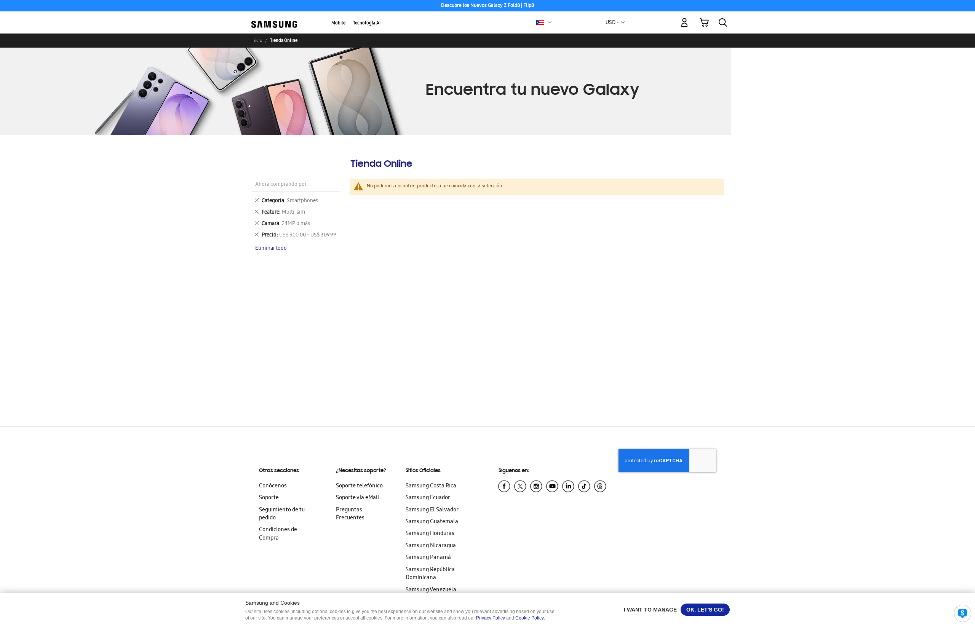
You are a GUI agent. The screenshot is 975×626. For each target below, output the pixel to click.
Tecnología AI (366, 23)
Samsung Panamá (428, 557)
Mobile (338, 23)
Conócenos (273, 486)
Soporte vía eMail (357, 498)
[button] (549, 22)
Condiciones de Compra (278, 534)
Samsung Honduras (430, 533)
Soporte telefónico (359, 486)
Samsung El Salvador (432, 510)
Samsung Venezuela (431, 590)
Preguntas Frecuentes (350, 514)
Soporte (269, 498)
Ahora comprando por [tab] (281, 184)
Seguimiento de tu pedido (282, 514)
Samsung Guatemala (432, 522)
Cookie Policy (529, 618)
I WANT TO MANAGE (650, 610)
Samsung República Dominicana (430, 574)
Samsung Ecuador (428, 498)
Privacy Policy (490, 618)
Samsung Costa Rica (431, 486)
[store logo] (274, 18)
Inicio (256, 40)
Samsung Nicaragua (431, 546)
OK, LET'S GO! (705, 610)
